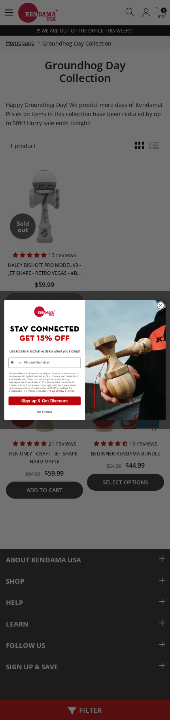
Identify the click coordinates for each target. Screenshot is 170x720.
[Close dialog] (160, 305)
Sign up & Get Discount (44, 401)
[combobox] (15, 363)
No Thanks (44, 411)
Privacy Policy (56, 390)
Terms (70, 390)
